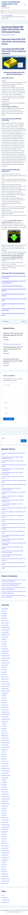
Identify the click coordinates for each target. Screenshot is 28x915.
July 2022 (4, 723)
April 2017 (4, 869)
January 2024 (5, 681)
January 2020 (5, 794)
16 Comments (6, 353)
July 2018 (4, 834)
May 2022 (4, 728)
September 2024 (6, 662)
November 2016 (5, 881)
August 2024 (5, 665)
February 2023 (5, 707)
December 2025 (5, 627)
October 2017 (5, 855)
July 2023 (4, 695)
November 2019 (5, 799)
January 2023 (5, 709)
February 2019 (5, 820)
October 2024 (5, 660)
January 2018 (5, 848)
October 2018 (5, 829)
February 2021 (5, 763)
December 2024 (5, 655)
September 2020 (6, 775)
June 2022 (4, 726)
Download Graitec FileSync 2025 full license (12, 286)
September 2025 (6, 634)
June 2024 (4, 669)
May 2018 (4, 838)
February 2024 (5, 679)
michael (3, 580)
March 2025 (5, 648)
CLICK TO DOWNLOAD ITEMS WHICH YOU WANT (10, 4)
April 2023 (4, 702)
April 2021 (4, 759)
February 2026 (5, 623)
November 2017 (5, 853)
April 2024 (4, 674)
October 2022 (5, 716)
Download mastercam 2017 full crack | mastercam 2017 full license (13, 349)
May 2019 (4, 813)
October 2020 (5, 773)
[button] (2, 12)
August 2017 (5, 860)
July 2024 (4, 667)
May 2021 (4, 756)
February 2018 (5, 846)
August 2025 (5, 637)
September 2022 (6, 719)
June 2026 (4, 613)
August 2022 (5, 721)
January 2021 (5, 766)
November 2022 (6, 714)
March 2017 (4, 871)
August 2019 (5, 806)
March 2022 (5, 733)
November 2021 (5, 742)
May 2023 (4, 700)
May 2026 (4, 615)
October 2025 (5, 632)
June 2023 (4, 698)
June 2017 (4, 864)
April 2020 (4, 787)
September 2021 (6, 747)
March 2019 (4, 817)
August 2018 (5, 831)
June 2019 (4, 810)
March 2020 (5, 789)
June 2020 (4, 782)
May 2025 (4, 644)
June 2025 (4, 641)
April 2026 (4, 618)
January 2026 (5, 625)
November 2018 (5, 827)
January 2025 (5, 653)
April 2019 (4, 815)
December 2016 (5, 878)
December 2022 (5, 712)
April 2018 (4, 841)
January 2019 (5, 822)
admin (3, 587)
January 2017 (5, 876)
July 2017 (4, 862)
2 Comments (6, 339)
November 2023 (6, 686)
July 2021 (4, 752)
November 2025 (6, 630)
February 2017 (5, 874)
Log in (3, 895)
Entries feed (4, 897)
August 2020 (5, 777)
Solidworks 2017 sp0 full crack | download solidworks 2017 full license (13, 335)
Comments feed (5, 899)
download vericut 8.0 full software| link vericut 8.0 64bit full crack (13, 361)
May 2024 (4, 672)
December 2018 (5, 824)
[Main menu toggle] (25, 4)
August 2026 (5, 608)
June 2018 (4, 836)
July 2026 (4, 611)
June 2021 (4, 754)
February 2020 (5, 792)
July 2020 (4, 780)
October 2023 (5, 688)
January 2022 (5, 738)
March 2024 (5, 677)
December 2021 (5, 740)
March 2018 (4, 843)
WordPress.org (5, 902)
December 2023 (5, 684)
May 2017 (4, 867)
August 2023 (5, 693)
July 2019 (4, 808)
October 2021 (5, 745)
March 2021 (4, 761)
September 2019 (6, 803)
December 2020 (5, 768)
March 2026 (5, 620)
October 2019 (5, 801)
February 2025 (5, 651)
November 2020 (6, 770)
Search (3, 438)
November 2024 (6, 658)
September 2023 (6, 691)
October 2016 (5, 883)
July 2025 (4, 639)
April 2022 (4, 731)
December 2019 (5, 796)
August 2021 (5, 749)
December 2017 (5, 850)
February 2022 (5, 735)
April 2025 (4, 646)
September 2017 (6, 857)
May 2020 (4, 785)
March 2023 (5, 705)
